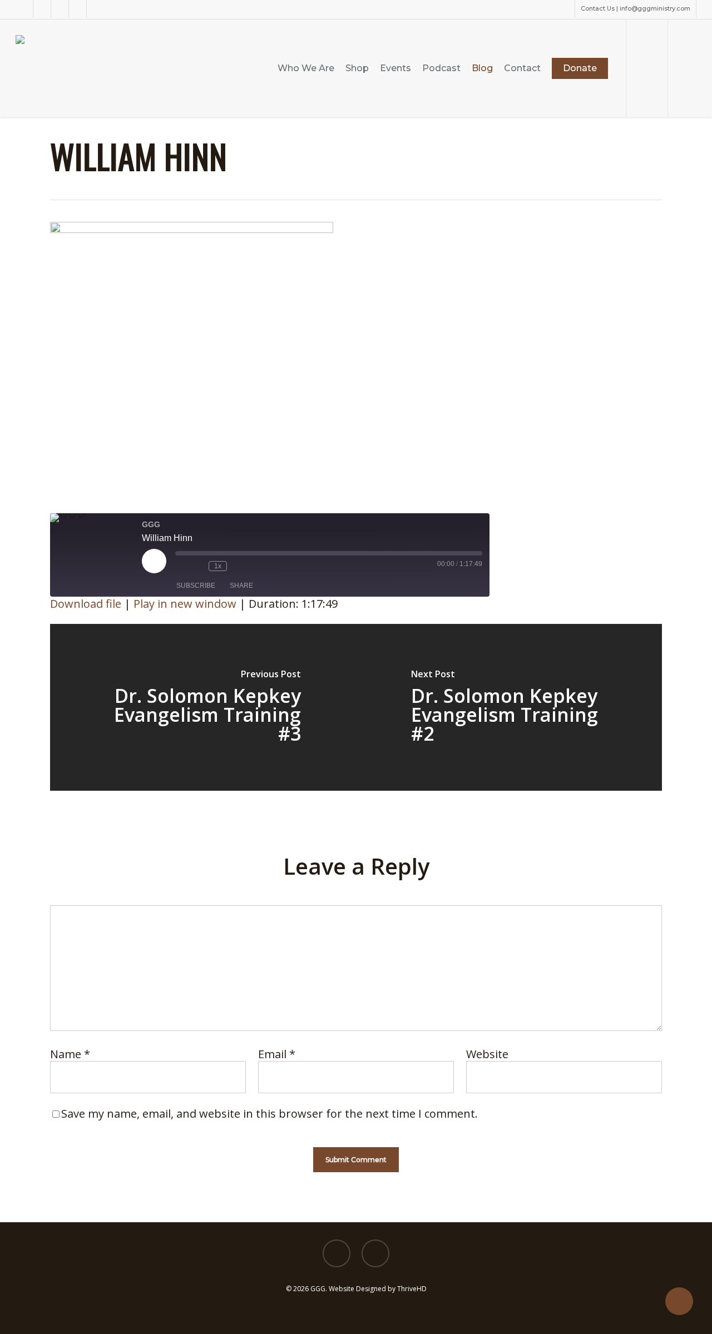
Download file (85, 603)
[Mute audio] (180, 566)
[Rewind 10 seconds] (197, 566)
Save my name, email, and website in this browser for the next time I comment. (269, 1113)
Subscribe (195, 585)
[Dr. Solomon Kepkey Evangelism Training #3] (203, 707)
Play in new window (185, 603)
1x (217, 566)
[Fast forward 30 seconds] (238, 566)
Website (487, 1054)
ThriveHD (412, 1288)
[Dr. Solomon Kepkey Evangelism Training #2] (509, 707)
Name (70, 1054)
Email (276, 1054)
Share (241, 585)
